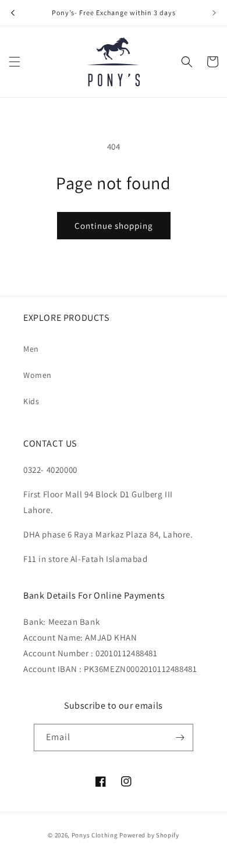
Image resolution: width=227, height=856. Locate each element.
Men (31, 349)
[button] (14, 62)
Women (37, 375)
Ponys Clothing (95, 835)
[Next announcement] (214, 13)
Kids (31, 401)
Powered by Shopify (149, 835)
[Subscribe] (180, 737)
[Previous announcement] (13, 13)
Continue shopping (114, 225)
